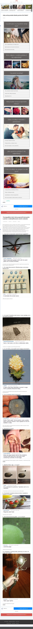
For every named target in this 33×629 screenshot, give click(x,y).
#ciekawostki (5, 221)
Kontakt (17, 623)
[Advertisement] (16, 306)
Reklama (13, 623)
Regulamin (6, 621)
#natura (10, 221)
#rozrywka (14, 221)
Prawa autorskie (12, 621)
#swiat (19, 221)
